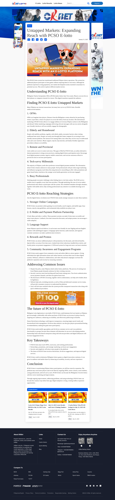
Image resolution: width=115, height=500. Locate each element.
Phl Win (30, 475)
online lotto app (47, 381)
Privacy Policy (29, 493)
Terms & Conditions (40, 493)
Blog (40, 449)
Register (97, 3)
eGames (16, 475)
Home (40, 438)
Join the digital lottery (33, 198)
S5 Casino (46, 475)
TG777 (30, 479)
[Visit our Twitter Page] (100, 486)
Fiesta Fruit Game (18, 479)
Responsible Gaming (60, 493)
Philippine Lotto (32, 313)
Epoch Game (76, 475)
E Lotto (38, 3)
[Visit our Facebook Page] (87, 486)
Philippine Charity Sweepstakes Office (38, 96)
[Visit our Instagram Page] (90, 486)
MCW (15, 472)
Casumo (89, 472)
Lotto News (58, 3)
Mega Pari (60, 472)
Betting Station (72, 493)
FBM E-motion (91, 475)
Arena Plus (75, 472)
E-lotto (70, 216)
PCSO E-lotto (34, 80)
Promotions (50, 493)
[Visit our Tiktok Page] (94, 486)
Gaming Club (46, 472)
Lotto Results (47, 3)
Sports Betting (43, 445)
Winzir (59, 475)
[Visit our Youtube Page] (97, 486)
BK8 (29, 472)
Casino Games (43, 442)
